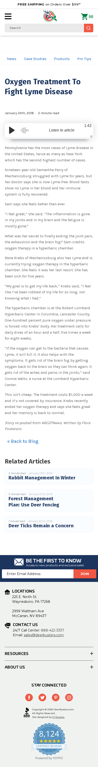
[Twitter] (42, 697)
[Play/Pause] (12, 130)
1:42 (88, 126)
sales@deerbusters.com (44, 635)
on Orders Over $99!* (49, 4)
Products (62, 58)
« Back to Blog (22, 441)
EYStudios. (58, 717)
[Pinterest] (55, 697)
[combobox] (49, 28)
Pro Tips (84, 58)
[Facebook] (29, 697)
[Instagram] (69, 697)
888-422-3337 (52, 630)
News (11, 58)
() (91, 17)
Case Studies (35, 58)
